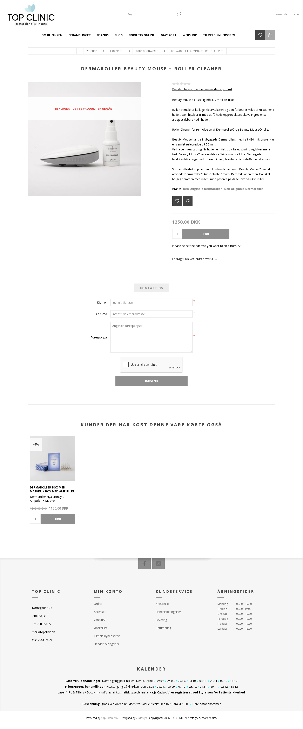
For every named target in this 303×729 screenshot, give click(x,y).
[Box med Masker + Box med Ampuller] (52, 458)
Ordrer (98, 604)
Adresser (100, 612)
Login (295, 14)
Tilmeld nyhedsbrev (107, 636)
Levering (161, 620)
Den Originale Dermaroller (202, 189)
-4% (36, 444)
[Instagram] (158, 563)
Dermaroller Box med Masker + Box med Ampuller (52, 489)
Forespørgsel (99, 337)
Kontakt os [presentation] (151, 288)
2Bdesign (141, 718)
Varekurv (99, 620)
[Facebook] (144, 563)
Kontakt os (163, 604)
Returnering (163, 628)
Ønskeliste (101, 628)
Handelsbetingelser (106, 644)
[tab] (151, 288)
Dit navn (102, 302)
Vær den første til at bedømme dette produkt (202, 89)
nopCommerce (110, 718)
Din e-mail (101, 314)
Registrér (282, 14)
